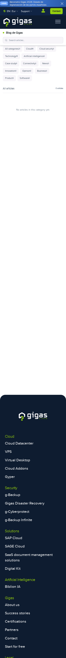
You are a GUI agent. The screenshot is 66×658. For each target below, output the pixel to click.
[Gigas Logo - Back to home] (17, 22)
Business (42, 70)
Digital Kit (12, 568)
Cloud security (46, 48)
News (45, 63)
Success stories (17, 613)
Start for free (15, 646)
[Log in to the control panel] (43, 11)
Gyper (10, 476)
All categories (12, 48)
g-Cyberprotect (17, 511)
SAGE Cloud (15, 546)
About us (12, 604)
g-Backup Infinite (18, 519)
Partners (11, 629)
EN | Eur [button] (11, 11)
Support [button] (25, 11)
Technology (11, 56)
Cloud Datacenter (19, 443)
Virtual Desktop (17, 460)
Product (9, 78)
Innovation (10, 70)
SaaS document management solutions (29, 557)
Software (25, 78)
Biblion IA (12, 586)
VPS (8, 451)
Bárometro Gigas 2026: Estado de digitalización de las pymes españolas (28, 3)
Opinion (26, 70)
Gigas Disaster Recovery (24, 503)
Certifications (15, 621)
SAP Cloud (13, 537)
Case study (11, 63)
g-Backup (12, 494)
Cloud (29, 48)
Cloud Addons (16, 468)
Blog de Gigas (14, 33)
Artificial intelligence (34, 56)
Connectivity (29, 63)
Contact (56, 11)
